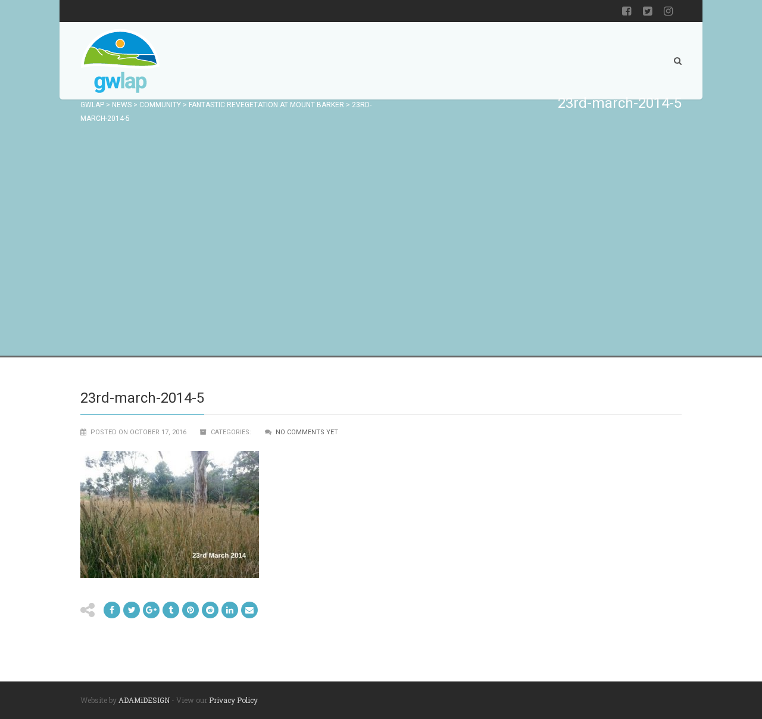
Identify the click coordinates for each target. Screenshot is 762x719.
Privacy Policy (233, 700)
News (122, 105)
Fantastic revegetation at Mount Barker (266, 105)
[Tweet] (131, 610)
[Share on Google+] (151, 610)
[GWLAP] (120, 61)
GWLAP (92, 105)
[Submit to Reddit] (190, 610)
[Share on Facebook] (112, 610)
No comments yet (307, 432)
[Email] (229, 610)
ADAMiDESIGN (144, 700)
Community (160, 105)
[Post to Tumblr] (171, 610)
